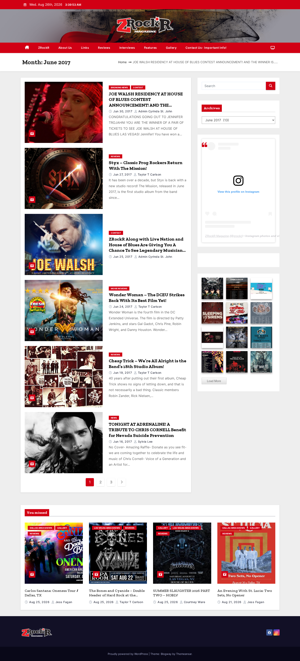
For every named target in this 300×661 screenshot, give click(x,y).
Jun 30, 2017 (123, 111)
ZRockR (43, 47)
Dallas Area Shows (41, 528)
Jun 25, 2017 (123, 256)
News (114, 418)
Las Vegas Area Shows (107, 528)
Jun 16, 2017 (123, 441)
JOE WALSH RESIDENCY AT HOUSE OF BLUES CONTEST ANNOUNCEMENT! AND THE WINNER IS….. (146, 102)
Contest (138, 87)
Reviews (104, 47)
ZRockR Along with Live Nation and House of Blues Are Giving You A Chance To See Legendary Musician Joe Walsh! (146, 247)
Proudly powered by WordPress (128, 653)
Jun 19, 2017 (123, 372)
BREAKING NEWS (119, 87)
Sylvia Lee (145, 441)
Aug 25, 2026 (39, 602)
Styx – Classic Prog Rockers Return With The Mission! (145, 165)
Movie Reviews (119, 288)
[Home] (27, 48)
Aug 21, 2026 (232, 602)
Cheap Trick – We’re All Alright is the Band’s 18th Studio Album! (147, 363)
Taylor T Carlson (149, 174)
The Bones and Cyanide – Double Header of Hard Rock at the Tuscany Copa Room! (117, 595)
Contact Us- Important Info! (206, 47)
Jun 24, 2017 (123, 306)
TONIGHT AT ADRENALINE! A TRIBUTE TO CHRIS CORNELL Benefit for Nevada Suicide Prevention (147, 429)
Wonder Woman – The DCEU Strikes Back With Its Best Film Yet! (146, 297)
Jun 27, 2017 (123, 174)
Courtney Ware (194, 602)
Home (122, 62)
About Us (65, 47)
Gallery (171, 47)
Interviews (127, 47)
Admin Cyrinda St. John (154, 111)
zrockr (238, 236)
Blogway (166, 653)
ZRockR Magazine (217, 236)
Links (85, 47)
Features (150, 47)
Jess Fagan (63, 602)
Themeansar (184, 653)
